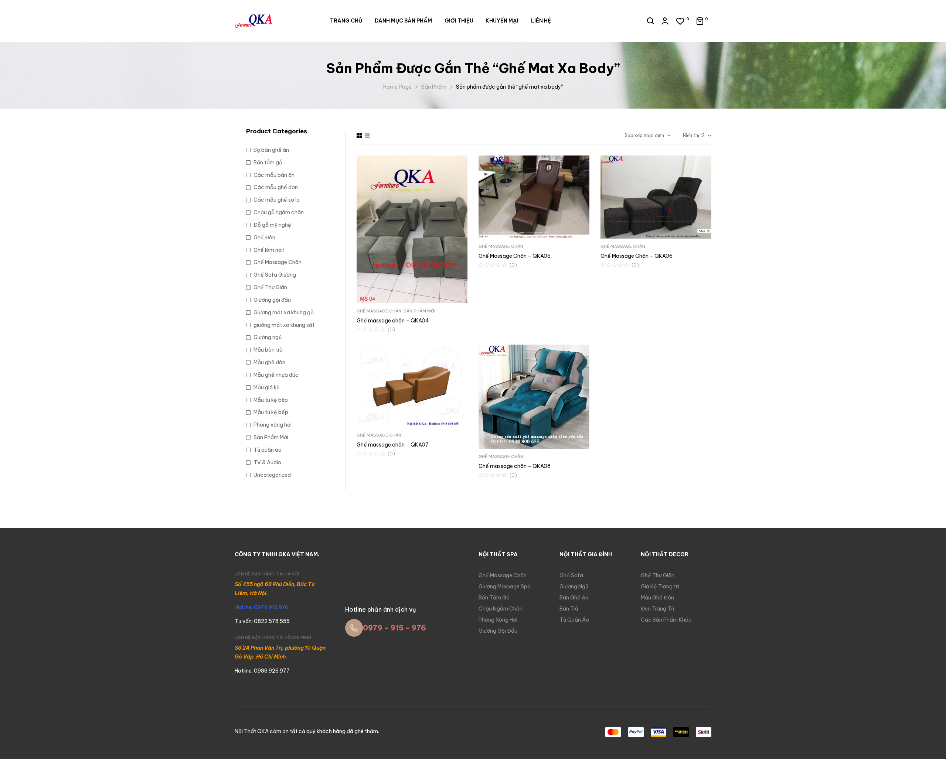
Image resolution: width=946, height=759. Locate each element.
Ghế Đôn (264, 237)
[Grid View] (359, 135)
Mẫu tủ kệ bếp (270, 412)
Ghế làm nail (268, 250)
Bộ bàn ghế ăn (271, 150)
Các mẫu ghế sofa (276, 199)
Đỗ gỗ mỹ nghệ (272, 225)
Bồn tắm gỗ (267, 162)
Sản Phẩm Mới (419, 311)
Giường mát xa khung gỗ (283, 312)
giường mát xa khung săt (283, 325)
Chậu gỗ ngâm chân (278, 212)
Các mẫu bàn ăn (274, 175)
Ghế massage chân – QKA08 (515, 466)
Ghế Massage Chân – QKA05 (515, 256)
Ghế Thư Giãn (270, 287)
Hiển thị (691, 135)
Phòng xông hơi (272, 424)
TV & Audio (267, 462)
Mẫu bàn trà (268, 349)
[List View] (367, 135)
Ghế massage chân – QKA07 (393, 444)
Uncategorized (272, 475)
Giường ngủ (267, 337)
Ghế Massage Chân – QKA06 (636, 256)
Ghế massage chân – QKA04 (393, 320)
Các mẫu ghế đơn (275, 187)
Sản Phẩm (433, 86)
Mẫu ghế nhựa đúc (276, 375)
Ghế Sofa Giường (274, 274)
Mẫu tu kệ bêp (270, 400)
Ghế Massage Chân (379, 311)
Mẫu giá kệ (266, 387)
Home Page (397, 86)
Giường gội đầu (272, 300)
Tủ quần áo (267, 450)
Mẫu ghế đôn (269, 362)
